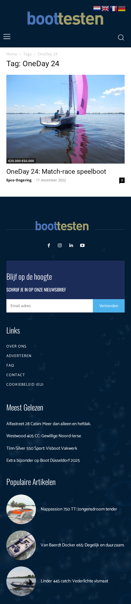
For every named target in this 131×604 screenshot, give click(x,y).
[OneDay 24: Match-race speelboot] (65, 119)
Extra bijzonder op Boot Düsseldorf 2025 (43, 460)
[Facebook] (49, 245)
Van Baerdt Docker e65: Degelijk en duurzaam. (82, 545)
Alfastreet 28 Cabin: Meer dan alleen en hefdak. (48, 424)
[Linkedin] (71, 245)
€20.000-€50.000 (21, 160)
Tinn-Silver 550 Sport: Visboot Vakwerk (41, 448)
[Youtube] (82, 245)
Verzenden (108, 305)
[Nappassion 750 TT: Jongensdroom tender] (21, 509)
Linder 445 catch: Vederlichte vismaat (74, 581)
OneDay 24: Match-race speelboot (56, 171)
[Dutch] (97, 8)
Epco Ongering (18, 180)
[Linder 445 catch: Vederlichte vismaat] (21, 581)
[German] (122, 8)
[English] (105, 8)
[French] (114, 8)
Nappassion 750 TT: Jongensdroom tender (79, 509)
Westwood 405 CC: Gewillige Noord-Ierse (43, 436)
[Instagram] (60, 245)
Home (11, 54)
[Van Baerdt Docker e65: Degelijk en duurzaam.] (21, 545)
